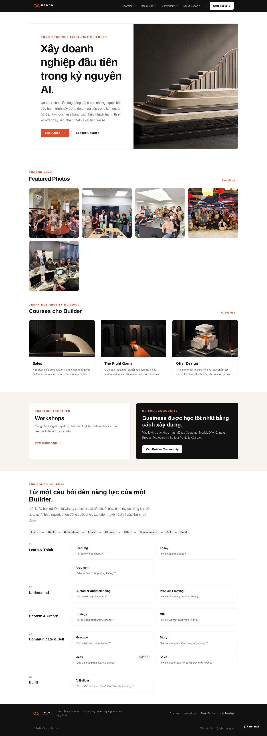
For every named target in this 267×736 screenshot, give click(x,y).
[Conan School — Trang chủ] (43, 6)
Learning (127, 5)
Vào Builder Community (162, 449)
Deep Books (208, 713)
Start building (221, 5)
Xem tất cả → (230, 180)
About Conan (190, 5)
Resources (147, 5)
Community (168, 5)
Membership (226, 713)
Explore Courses (87, 132)
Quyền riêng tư (225, 728)
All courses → (229, 312)
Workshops (190, 713)
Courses (174, 713)
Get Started (52, 132)
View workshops (46, 442)
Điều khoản (206, 728)
